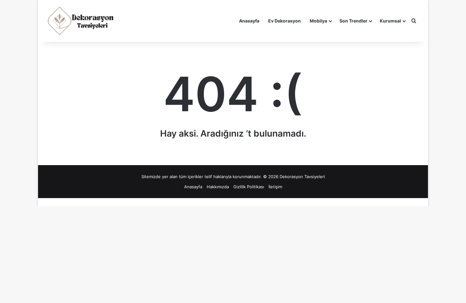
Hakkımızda (218, 186)
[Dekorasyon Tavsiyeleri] (81, 20)
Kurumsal (390, 20)
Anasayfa (249, 20)
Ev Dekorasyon (284, 20)
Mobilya (318, 20)
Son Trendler (353, 20)
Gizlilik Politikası (248, 186)
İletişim (275, 186)
